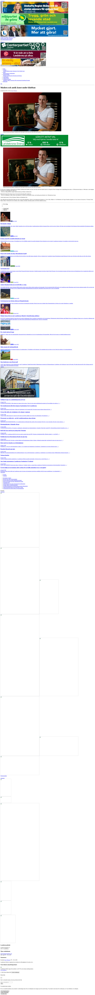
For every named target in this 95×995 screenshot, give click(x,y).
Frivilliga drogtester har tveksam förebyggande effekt (15, 486)
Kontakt (28, 80)
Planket (7, 73)
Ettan (4, 68)
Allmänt (5, 71)
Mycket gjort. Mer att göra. (10, 479)
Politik (20, 71)
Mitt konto (5, 81)
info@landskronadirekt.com (6, 953)
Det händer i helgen (7, 478)
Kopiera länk (6, 208)
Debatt (4, 73)
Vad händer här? (6, 482)
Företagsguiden (4, 775)
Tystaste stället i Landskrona (10, 485)
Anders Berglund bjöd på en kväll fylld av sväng (13, 487)
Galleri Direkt (6, 78)
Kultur (11, 71)
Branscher (11, 75)
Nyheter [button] (4, 69)
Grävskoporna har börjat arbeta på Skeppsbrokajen (13, 488)
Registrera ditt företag (17, 75)
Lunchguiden (6, 76)
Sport (23, 71)
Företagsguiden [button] (6, 74)
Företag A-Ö (6, 75)
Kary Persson (14, 90)
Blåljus (8, 71)
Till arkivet (3, 472)
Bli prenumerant (18, 80)
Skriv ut (5, 210)
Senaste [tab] (4, 474)
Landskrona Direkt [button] (7, 79)
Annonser (3, 1)
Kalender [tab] (5, 475)
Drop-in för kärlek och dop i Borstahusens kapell (13, 481)
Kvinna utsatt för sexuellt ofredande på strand (12, 480)
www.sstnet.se (3, 970)
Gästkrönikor (12, 73)
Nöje (18, 71)
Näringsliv (15, 71)
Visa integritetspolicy (5, 991)
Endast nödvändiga (4, 992)
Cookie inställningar (15, 972)
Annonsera (12, 80)
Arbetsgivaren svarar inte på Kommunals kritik (14, 483)
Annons (2, 134)
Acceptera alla (3, 993)
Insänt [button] (4, 72)
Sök (2, 983)
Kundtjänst (24, 80)
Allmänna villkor (6, 80)
